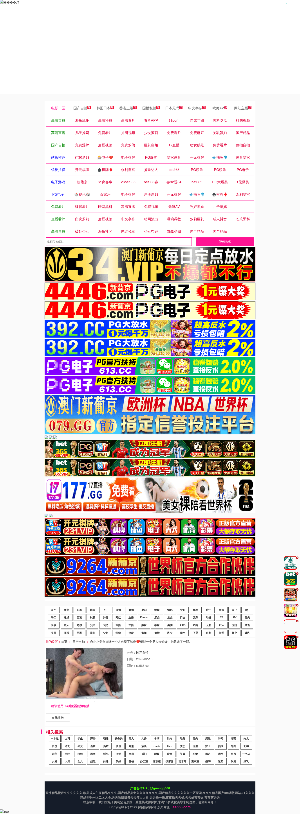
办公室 (144, 761)
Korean (144, 617)
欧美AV (218, 107)
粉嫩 (195, 753)
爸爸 (131, 761)
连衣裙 (157, 761)
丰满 (156, 738)
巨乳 (79, 617)
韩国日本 (103, 107)
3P (221, 617)
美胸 (170, 625)
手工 (53, 617)
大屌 (67, 761)
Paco (169, 746)
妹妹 (105, 761)
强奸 (247, 610)
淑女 (67, 746)
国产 (53, 610)
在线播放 (58, 717)
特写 (220, 738)
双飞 (234, 610)
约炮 (195, 625)
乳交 (170, 632)
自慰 (208, 632)
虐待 (220, 753)
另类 (247, 617)
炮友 (246, 738)
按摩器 (169, 761)
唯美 (182, 738)
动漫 (208, 617)
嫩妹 (144, 625)
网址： (131, 665)
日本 (79, 610)
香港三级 (126, 107)
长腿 (118, 746)
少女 (105, 632)
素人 (66, 625)
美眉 (182, 753)
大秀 (144, 738)
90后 (118, 753)
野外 (93, 738)
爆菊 (233, 738)
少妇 (92, 625)
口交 (182, 617)
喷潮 (169, 753)
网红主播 (241, 107)
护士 (208, 610)
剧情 (105, 617)
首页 (64, 641)
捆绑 (208, 761)
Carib (157, 746)
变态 (182, 746)
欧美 (66, 610)
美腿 (53, 632)
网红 (118, 617)
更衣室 (195, 761)
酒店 (144, 746)
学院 (67, 753)
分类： (131, 652)
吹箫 (233, 761)
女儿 (80, 761)
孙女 (80, 746)
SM (235, 617)
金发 (131, 632)
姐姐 (93, 761)
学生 (80, 738)
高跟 (66, 632)
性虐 (195, 746)
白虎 (54, 746)
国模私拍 (149, 107)
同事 (53, 625)
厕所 (233, 753)
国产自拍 (80, 107)
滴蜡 (105, 746)
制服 (92, 617)
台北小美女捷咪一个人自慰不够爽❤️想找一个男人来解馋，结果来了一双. (140, 641)
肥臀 (156, 753)
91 (105, 610)
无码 (195, 617)
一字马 (246, 753)
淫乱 (105, 753)
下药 (195, 632)
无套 (208, 625)
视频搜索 (225, 241)
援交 (234, 632)
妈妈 (118, 761)
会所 (131, 753)
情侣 (170, 610)
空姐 (182, 610)
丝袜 (221, 610)
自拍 (118, 610)
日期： (131, 659)
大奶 (105, 625)
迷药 (220, 761)
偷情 (157, 632)
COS (183, 625)
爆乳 (247, 632)
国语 (208, 753)
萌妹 (105, 738)
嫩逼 (247, 625)
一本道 (55, 738)
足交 (170, 617)
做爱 (221, 632)
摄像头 (119, 738)
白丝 (80, 753)
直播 (118, 625)
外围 (233, 746)
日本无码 (172, 107)
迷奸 (66, 617)
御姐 (144, 632)
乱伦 (118, 632)
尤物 (234, 625)
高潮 (131, 746)
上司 (67, 738)
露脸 (208, 738)
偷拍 (131, 610)
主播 (131, 617)
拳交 (182, 632)
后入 (221, 625)
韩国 (92, 610)
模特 (195, 610)
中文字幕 (195, 107)
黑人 (131, 738)
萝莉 (144, 610)
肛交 (157, 617)
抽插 (220, 746)
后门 (144, 753)
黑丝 (93, 753)
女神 (246, 746)
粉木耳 (182, 761)
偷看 (93, 746)
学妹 (157, 610)
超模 (79, 625)
